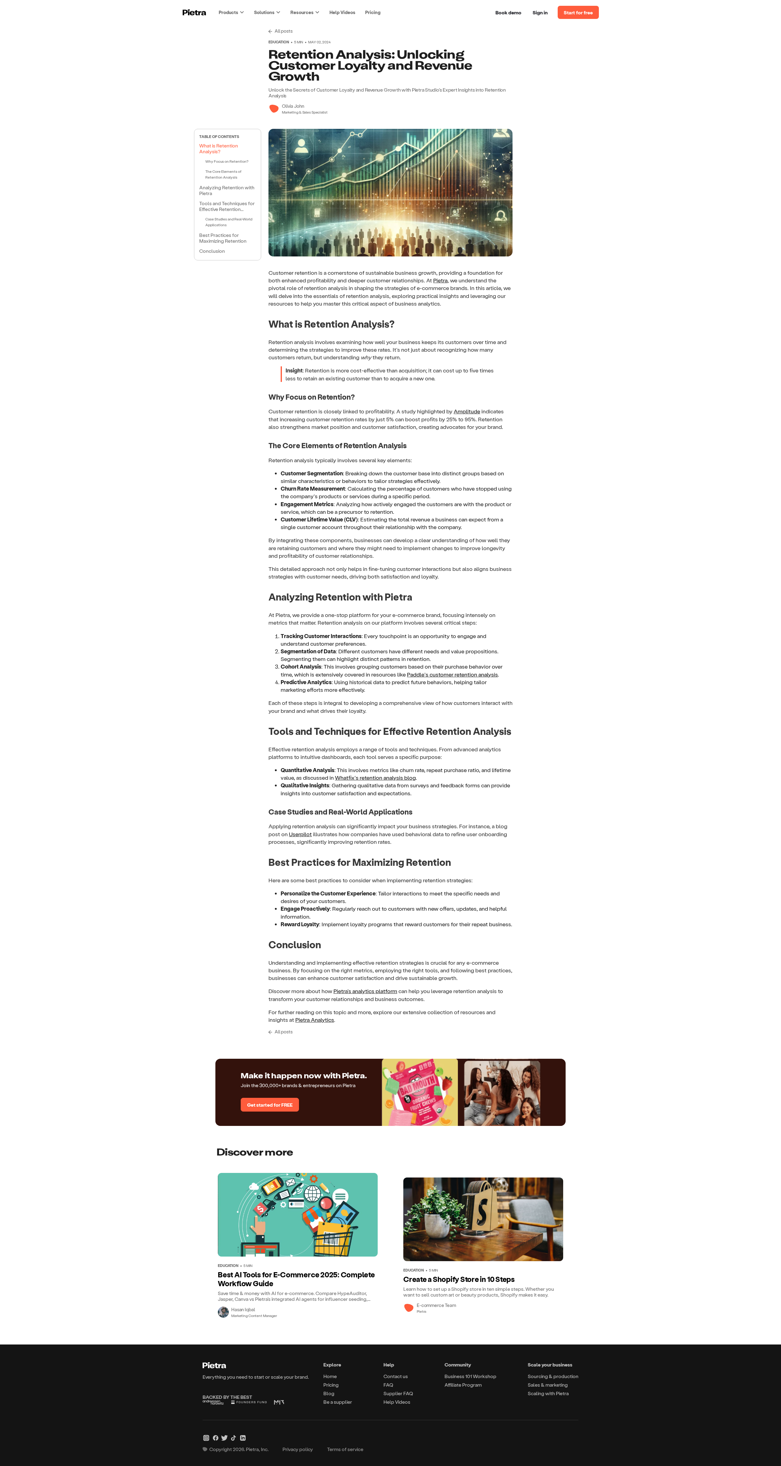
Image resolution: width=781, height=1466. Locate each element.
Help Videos (342, 12)
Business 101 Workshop (470, 1376)
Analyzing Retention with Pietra (226, 190)
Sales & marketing (548, 1385)
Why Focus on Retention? (226, 161)
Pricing (372, 12)
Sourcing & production (553, 1376)
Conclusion (212, 251)
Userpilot (300, 834)
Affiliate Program (463, 1385)
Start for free (578, 12)
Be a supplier (337, 1402)
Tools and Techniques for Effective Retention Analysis (227, 206)
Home (330, 1376)
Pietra (440, 280)
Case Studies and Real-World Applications (228, 222)
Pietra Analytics (314, 1019)
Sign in (540, 12)
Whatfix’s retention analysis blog (375, 777)
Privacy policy (298, 1449)
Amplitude (467, 411)
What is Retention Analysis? (218, 148)
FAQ (388, 1385)
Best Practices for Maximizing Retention (223, 238)
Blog (328, 1393)
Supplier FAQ (398, 1393)
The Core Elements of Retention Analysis (223, 174)
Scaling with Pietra (548, 1393)
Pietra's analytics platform (365, 991)
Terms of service (345, 1449)
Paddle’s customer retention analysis (452, 674)
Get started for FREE (270, 1105)
